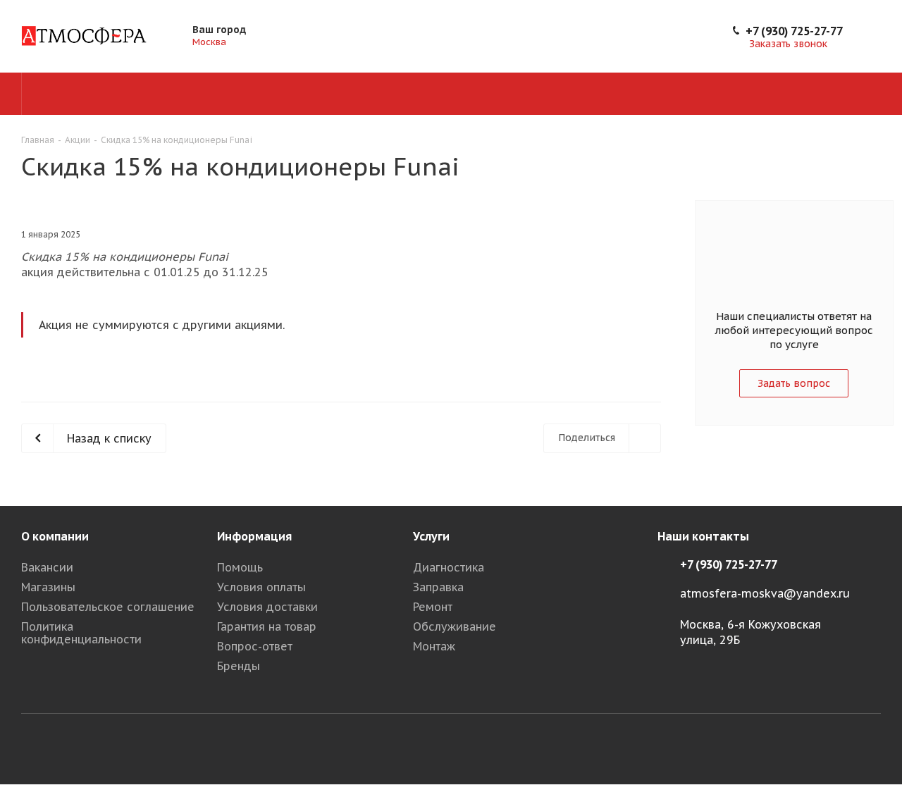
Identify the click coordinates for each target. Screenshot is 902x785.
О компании (55, 536)
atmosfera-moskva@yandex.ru (765, 593)
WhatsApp (870, 748)
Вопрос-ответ (254, 646)
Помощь (240, 567)
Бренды (238, 666)
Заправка (438, 587)
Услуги (431, 536)
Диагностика (448, 567)
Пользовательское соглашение (107, 607)
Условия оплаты (261, 587)
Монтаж (434, 646)
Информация (254, 536)
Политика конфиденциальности (81, 632)
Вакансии (47, 567)
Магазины (48, 587)
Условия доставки (267, 607)
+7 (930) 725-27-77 (794, 31)
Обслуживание (454, 626)
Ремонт (432, 607)
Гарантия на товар (266, 626)
